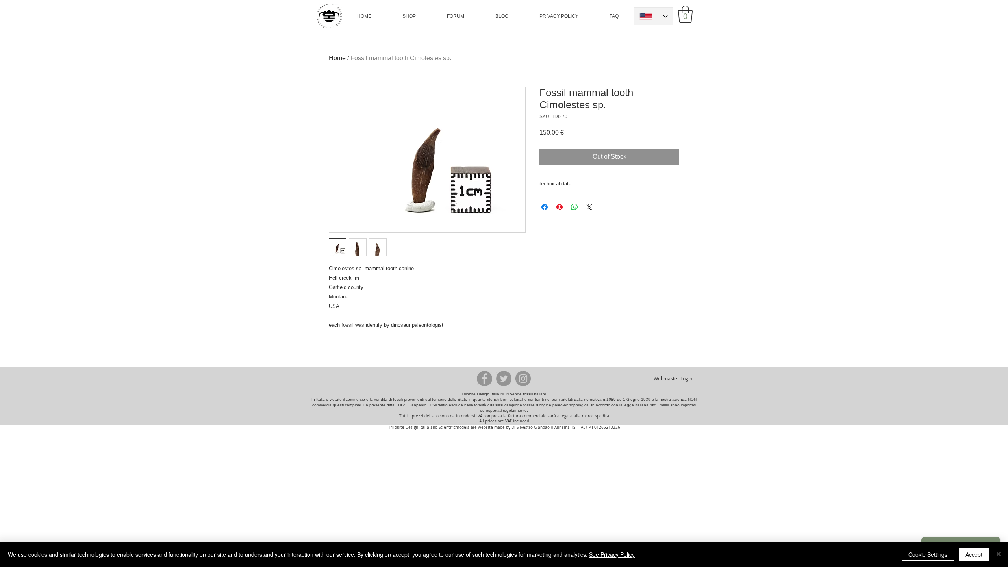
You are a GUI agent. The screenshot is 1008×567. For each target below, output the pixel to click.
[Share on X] (589, 207)
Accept (973, 554)
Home (337, 58)
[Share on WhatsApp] (574, 207)
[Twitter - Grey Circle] (503, 378)
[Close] (998, 554)
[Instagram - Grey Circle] (523, 378)
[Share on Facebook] (544, 207)
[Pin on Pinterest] (559, 207)
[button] (409, 16)
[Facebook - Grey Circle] (484, 378)
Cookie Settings (927, 554)
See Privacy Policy (612, 554)
